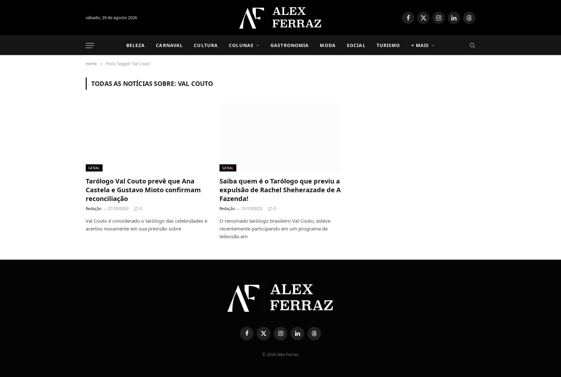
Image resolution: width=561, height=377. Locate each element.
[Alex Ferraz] (280, 18)
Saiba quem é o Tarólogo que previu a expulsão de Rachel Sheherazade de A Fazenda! (280, 190)
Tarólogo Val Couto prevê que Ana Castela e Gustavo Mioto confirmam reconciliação (143, 190)
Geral (94, 167)
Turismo (388, 45)
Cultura (206, 45)
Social (356, 45)
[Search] (471, 45)
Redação (93, 208)
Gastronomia (289, 45)
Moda (327, 45)
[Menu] (90, 45)
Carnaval (169, 45)
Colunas (241, 45)
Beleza (135, 45)
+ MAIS (420, 45)
